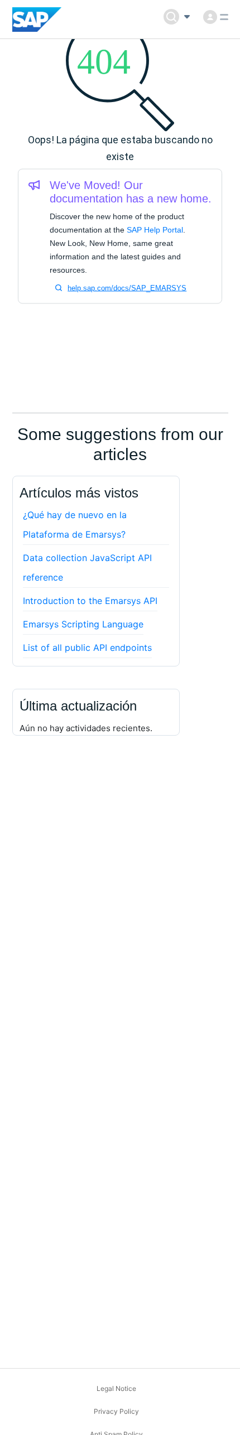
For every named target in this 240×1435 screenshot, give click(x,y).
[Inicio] (37, 19)
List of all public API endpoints (87, 647)
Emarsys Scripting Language (83, 624)
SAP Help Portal (155, 229)
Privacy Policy (116, 1411)
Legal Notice (116, 1388)
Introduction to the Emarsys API (90, 600)
